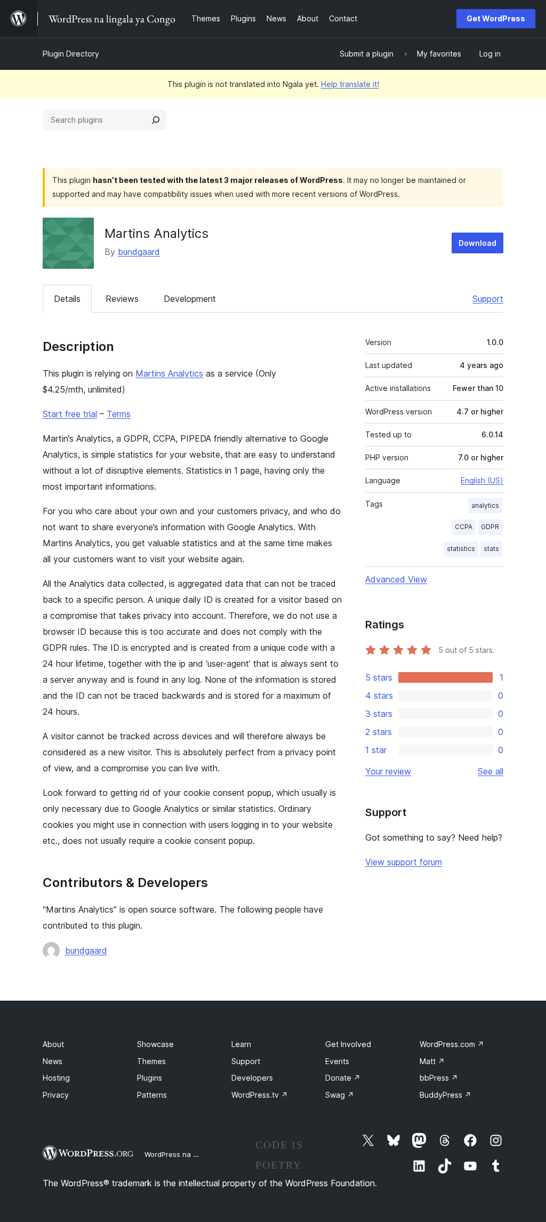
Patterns (152, 1094)
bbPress (439, 1077)
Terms (119, 414)
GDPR (490, 527)
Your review (388, 771)
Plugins (149, 1077)
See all (490, 771)
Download (477, 242)
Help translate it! (350, 84)
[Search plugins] (155, 120)
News (52, 1061)
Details (67, 298)
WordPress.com (452, 1044)
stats (491, 549)
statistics (461, 549)
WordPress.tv (259, 1094)
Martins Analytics (169, 373)
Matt (432, 1061)
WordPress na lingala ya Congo (197, 1154)
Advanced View (396, 579)
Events (337, 1061)
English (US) (482, 480)
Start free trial (70, 414)
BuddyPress (445, 1094)
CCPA (463, 527)
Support (487, 298)
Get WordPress (496, 18)
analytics (485, 505)
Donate (342, 1077)
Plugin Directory (71, 53)
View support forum (403, 862)
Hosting (56, 1077)
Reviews (122, 298)
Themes (151, 1061)
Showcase (155, 1044)
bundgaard (139, 251)
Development (190, 298)
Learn (241, 1044)
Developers (252, 1077)
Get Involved (348, 1044)
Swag (339, 1094)
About (53, 1044)
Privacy (56, 1094)
